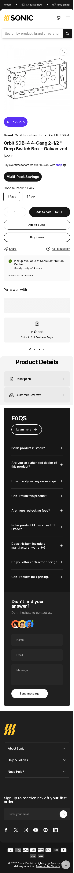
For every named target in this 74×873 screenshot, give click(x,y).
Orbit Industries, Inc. (29, 135)
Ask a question (61, 248)
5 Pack (31, 196)
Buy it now (37, 237)
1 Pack (12, 196)
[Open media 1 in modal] (63, 52)
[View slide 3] (39, 349)
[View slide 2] (34, 349)
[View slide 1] (30, 349)
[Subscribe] (60, 828)
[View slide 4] (44, 349)
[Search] (67, 33)
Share (13, 248)
